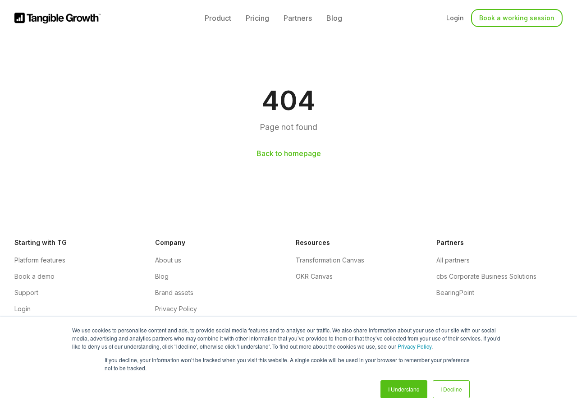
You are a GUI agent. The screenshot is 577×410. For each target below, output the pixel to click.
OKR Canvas (314, 276)
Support (26, 292)
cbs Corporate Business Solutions (486, 276)
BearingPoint (455, 292)
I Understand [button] (404, 389)
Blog (334, 18)
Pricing (257, 18)
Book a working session (516, 18)
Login (455, 18)
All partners (453, 260)
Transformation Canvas (330, 260)
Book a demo (34, 276)
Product (218, 18)
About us (168, 260)
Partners (298, 18)
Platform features (39, 260)
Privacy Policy (414, 346)
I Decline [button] (451, 389)
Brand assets (174, 292)
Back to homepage (288, 153)
